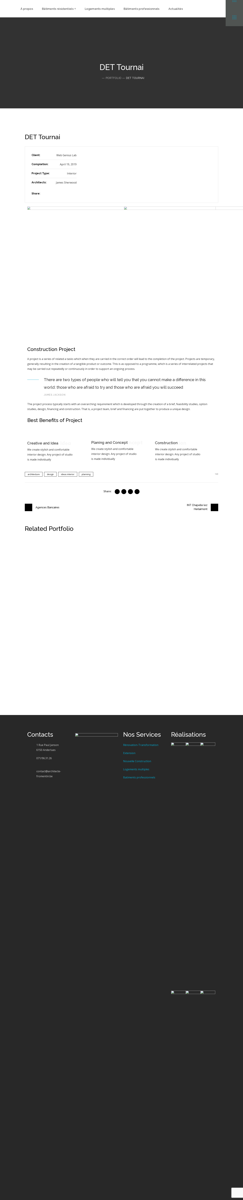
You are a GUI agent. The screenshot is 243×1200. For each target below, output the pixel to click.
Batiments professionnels (139, 777)
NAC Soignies (44, 545)
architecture (34, 474)
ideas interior (67, 474)
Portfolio (113, 78)
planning (86, 474)
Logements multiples (136, 769)
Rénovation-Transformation (140, 745)
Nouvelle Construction (137, 761)
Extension (129, 753)
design (50, 474)
